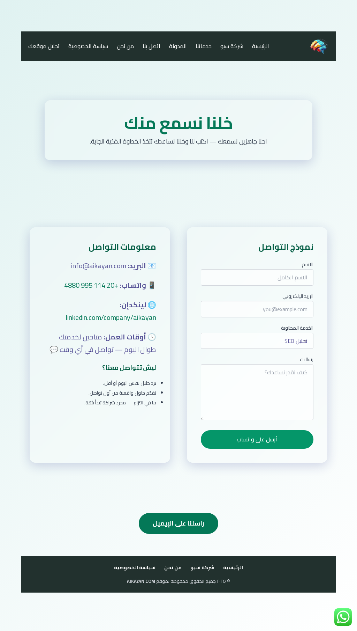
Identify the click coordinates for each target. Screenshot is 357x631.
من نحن (125, 46)
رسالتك (306, 359)
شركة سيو (231, 46)
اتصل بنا (151, 46)
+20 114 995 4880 (91, 285)
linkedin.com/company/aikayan (111, 317)
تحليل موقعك (44, 46)
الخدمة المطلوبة (297, 327)
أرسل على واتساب (257, 439)
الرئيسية (260, 46)
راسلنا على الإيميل (178, 523)
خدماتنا (204, 46)
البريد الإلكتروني (297, 296)
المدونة (178, 46)
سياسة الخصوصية (88, 46)
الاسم (307, 264)
